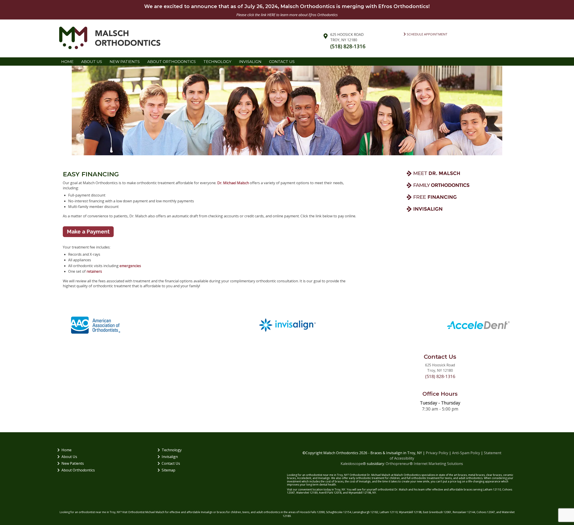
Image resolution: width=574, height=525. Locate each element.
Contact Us (171, 463)
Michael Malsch (154, 512)
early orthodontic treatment (366, 478)
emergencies (130, 265)
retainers (94, 271)
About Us (69, 456)
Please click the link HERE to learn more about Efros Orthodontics (287, 14)
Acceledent (304, 478)
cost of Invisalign (360, 481)
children (236, 512)
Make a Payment (88, 231)
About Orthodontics (78, 470)
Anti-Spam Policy (466, 452)
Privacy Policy (437, 452)
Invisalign (170, 456)
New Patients (72, 463)
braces (462, 475)
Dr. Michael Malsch (233, 182)
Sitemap (168, 470)
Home (67, 61)
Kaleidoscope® (353, 463)
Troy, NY (115, 512)
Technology (172, 449)
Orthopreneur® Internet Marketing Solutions (424, 463)
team (421, 489)
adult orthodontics (471, 478)
